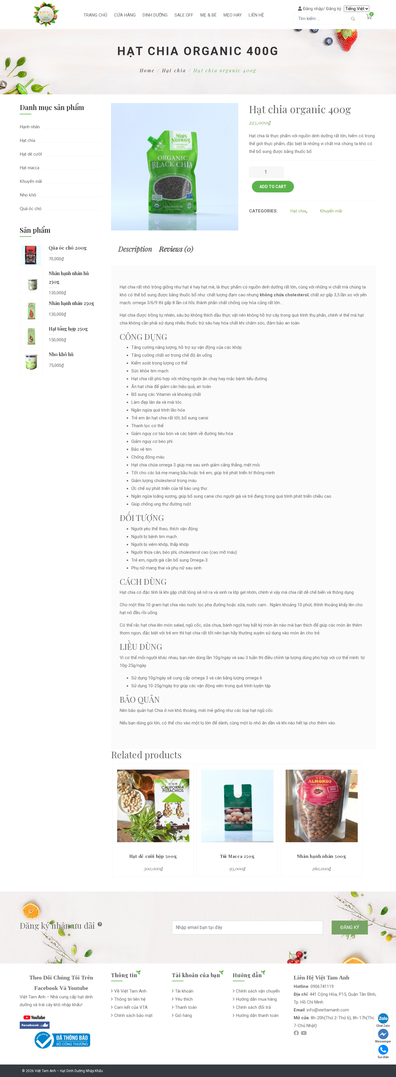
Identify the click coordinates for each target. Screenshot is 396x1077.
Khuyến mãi (31, 181)
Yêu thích (184, 999)
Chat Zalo (383, 1025)
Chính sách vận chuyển (258, 991)
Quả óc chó (30, 209)
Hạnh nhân (30, 127)
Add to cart (272, 186)
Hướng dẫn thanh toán (257, 1015)
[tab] (135, 249)
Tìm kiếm (353, 18)
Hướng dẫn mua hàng (256, 999)
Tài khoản (184, 991)
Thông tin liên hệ (130, 999)
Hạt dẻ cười (31, 154)
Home (147, 70)
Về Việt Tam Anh (130, 991)
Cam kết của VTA (131, 1007)
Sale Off (184, 15)
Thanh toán (186, 1007)
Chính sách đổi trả (253, 1007)
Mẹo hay (233, 15)
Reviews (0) (176, 248)
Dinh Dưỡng (155, 15)
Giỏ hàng (183, 1015)
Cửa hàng (125, 15)
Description (135, 248)
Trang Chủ (95, 15)
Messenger (383, 1041)
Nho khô (28, 195)
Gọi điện (383, 1057)
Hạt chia (174, 70)
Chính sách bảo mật (133, 1015)
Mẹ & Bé (208, 15)
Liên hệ (256, 15)
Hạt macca (29, 168)
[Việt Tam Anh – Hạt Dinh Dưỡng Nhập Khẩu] (45, 14)
